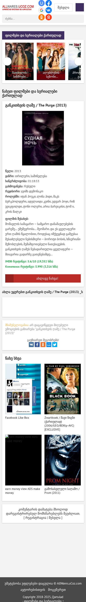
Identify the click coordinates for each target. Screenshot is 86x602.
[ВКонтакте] (31, 344)
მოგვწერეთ (57, 590)
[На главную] (18, 7)
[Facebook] (37, 344)
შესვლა (55, 518)
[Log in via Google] (41, 10)
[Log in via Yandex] (49, 17)
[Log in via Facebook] (49, 3)
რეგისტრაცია (35, 518)
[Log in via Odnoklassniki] (41, 17)
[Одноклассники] (43, 344)
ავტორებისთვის (32, 590)
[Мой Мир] (48, 344)
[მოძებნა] (80, 19)
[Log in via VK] (49, 10)
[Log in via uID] (41, 3)
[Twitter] (54, 344)
